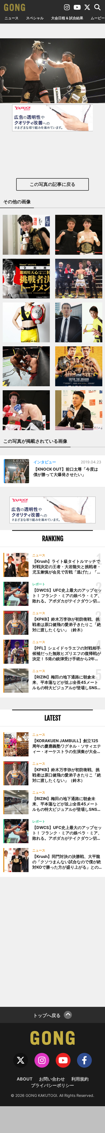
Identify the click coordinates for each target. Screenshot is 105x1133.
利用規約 (80, 1079)
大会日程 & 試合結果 (67, 18)
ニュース (12, 18)
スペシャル (35, 18)
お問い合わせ (52, 1079)
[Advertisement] (52, 941)
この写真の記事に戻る (52, 184)
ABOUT (25, 1079)
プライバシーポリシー (52, 1085)
